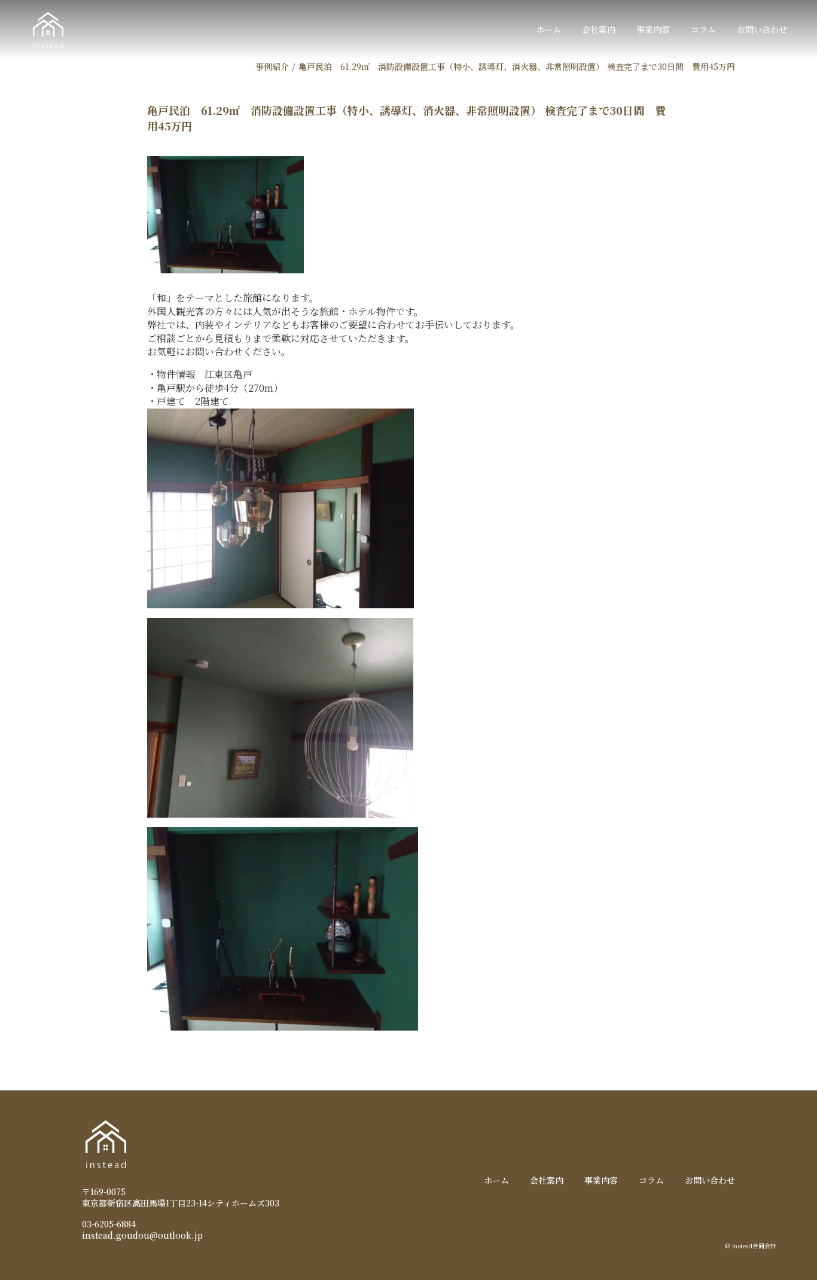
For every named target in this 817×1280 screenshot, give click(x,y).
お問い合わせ (762, 29)
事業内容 (653, 29)
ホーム (548, 29)
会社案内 (598, 29)
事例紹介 (272, 66)
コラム (703, 29)
